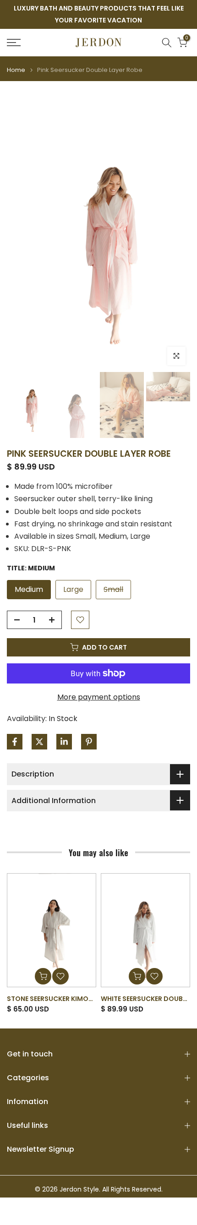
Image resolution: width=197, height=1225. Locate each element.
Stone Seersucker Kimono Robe (62, 998)
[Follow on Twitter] (39, 741)
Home (16, 70)
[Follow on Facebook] (14, 741)
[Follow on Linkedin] (64, 741)
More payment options (98, 697)
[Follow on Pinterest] (89, 741)
